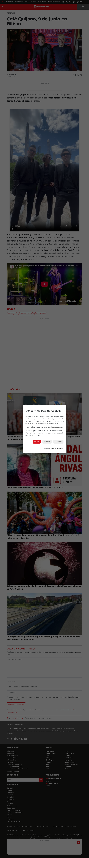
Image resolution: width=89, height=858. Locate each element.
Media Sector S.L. (57, 448)
